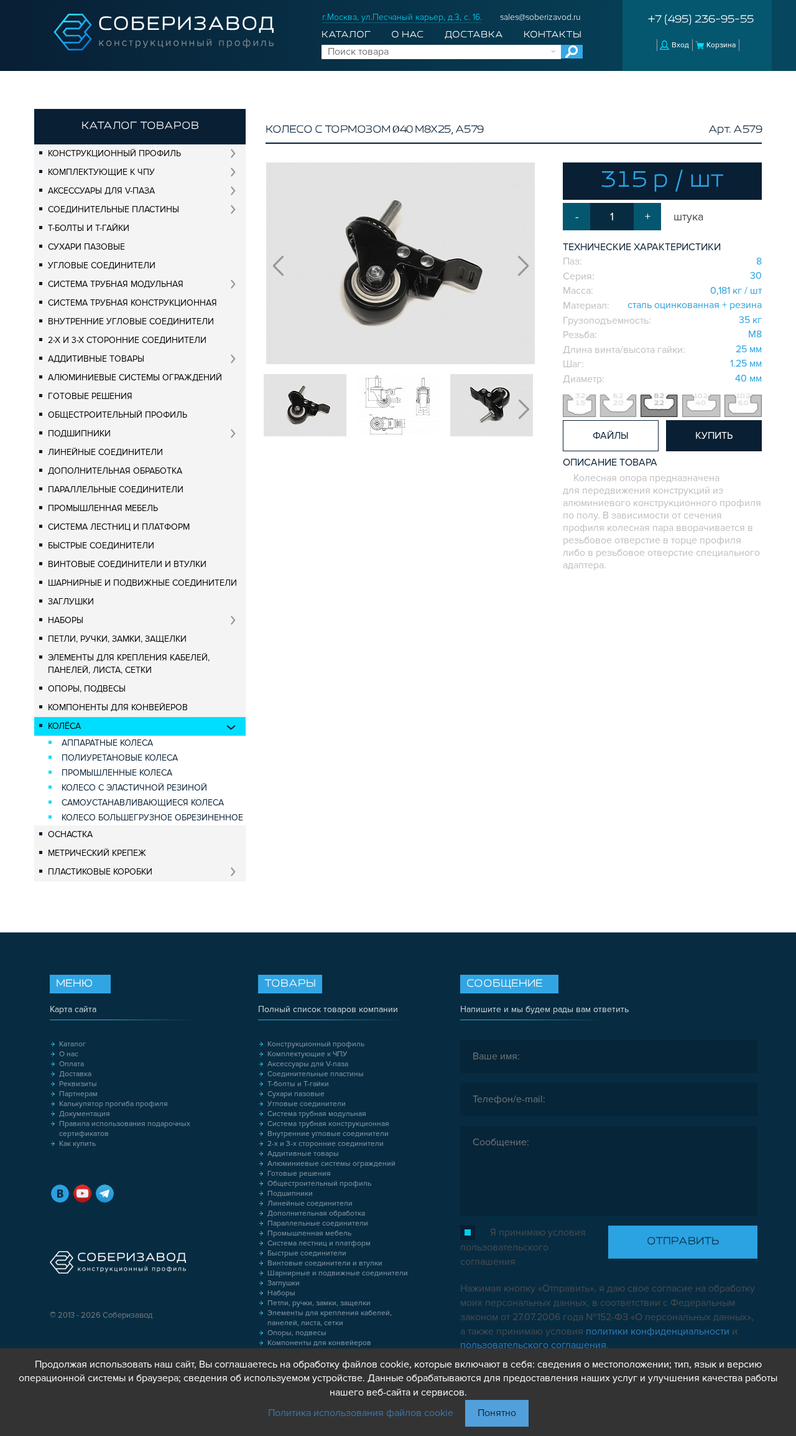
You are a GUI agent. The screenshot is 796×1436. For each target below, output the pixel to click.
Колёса (64, 726)
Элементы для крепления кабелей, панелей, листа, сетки (129, 663)
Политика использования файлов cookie (360, 1413)
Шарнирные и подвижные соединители (142, 583)
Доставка (474, 35)
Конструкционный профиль (114, 153)
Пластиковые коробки (100, 871)
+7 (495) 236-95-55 (701, 20)
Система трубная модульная (115, 284)
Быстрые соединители (101, 545)
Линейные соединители (105, 452)
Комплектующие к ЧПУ (101, 172)
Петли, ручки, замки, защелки (117, 639)
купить (714, 435)
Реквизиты (78, 1084)
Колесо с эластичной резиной (134, 787)
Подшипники (79, 433)
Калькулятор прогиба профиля (113, 1104)
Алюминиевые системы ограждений (135, 377)
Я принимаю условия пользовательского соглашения (523, 1247)
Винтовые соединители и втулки (127, 564)
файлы (611, 435)
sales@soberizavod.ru (540, 17)
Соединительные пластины (113, 209)
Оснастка (70, 834)
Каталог (346, 35)
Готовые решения (90, 396)
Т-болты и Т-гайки (88, 228)
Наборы (65, 620)
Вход (680, 45)
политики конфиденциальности (657, 1331)
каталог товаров (140, 126)
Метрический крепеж (97, 853)
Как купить (77, 1143)
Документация (84, 1114)
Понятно (497, 1413)
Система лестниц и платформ (119, 527)
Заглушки (71, 601)
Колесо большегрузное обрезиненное (152, 817)
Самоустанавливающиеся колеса (143, 802)
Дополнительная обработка (115, 471)
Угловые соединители (101, 265)
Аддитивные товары (96, 359)
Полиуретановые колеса (120, 758)
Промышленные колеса (117, 772)
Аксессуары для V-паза (101, 190)
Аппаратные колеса (107, 743)
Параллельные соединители (115, 489)
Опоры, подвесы (87, 688)
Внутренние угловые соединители (131, 321)
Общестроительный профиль (117, 415)
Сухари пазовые (86, 247)
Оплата (71, 1064)
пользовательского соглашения (533, 1345)
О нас (407, 35)
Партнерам (78, 1094)
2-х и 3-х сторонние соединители (127, 340)
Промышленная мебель (103, 508)
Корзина (721, 45)
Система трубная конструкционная (132, 303)
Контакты (552, 35)
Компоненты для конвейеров (118, 707)
